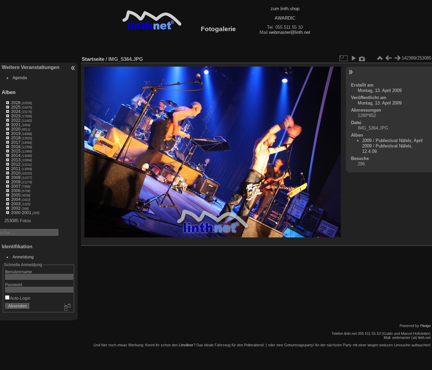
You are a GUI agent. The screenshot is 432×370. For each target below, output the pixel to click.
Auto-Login (19, 298)
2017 (16, 142)
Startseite (93, 59)
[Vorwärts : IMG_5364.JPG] (397, 58)
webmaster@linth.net (289, 32)
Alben (9, 92)
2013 (16, 160)
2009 (16, 177)
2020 (16, 129)
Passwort (13, 284)
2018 (16, 138)
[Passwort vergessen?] (66, 307)
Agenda (19, 77)
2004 (16, 199)
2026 (16, 102)
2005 (16, 195)
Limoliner (186, 345)
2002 (16, 208)
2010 (16, 173)
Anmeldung (23, 257)
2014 (16, 155)
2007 (16, 186)
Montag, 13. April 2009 (380, 90)
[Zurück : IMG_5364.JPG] (388, 58)
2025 (16, 107)
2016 (16, 146)
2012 (16, 164)
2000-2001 (21, 212)
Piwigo (425, 326)
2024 (16, 111)
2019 (16, 133)
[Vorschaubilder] (379, 58)
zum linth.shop (285, 8)
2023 (16, 116)
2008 (16, 182)
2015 (16, 151)
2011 (16, 168)
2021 (16, 124)
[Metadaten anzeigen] (362, 58)
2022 (16, 120)
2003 (16, 204)
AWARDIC (285, 18)
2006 (16, 190)
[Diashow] (353, 58)
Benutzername (18, 272)
